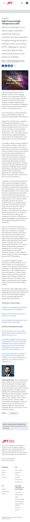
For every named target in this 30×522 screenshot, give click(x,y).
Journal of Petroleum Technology (10, 62)
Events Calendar (19, 470)
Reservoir (17, 510)
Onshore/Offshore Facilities (19, 504)
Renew (3, 475)
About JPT (4, 489)
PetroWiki (17, 477)
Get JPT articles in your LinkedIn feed (14, 424)
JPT (3, 486)
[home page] (10, 3)
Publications (18, 472)
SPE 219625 (8, 227)
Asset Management (19, 501)
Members (5, 467)
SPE (16, 467)
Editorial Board (5, 491)
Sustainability (5, 18)
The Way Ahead (18, 479)
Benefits (4, 472)
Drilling (16, 497)
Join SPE (3, 470)
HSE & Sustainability (19, 499)
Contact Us (4, 477)
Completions (18, 492)
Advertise (4, 493)
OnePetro (17, 475)
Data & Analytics (19, 494)
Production (17, 507)
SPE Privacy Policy (19, 482)
